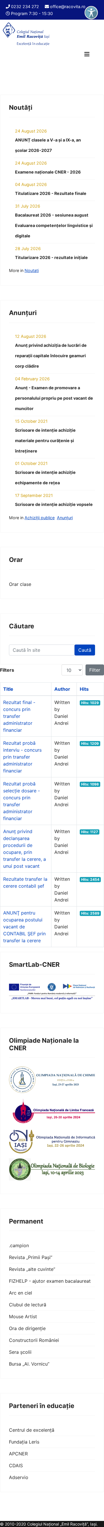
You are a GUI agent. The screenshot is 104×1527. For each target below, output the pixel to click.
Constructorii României (34, 1340)
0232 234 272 (25, 6)
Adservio (18, 1477)
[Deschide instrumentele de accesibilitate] (91, 13)
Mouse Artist (23, 1316)
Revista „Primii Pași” (30, 1257)
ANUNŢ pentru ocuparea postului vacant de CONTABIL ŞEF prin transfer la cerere (24, 926)
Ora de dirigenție (27, 1328)
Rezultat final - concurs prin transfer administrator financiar (19, 716)
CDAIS (16, 1465)
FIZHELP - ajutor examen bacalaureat (50, 1281)
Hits (84, 689)
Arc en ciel (20, 1293)
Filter (94, 670)
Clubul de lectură (27, 1305)
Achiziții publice (40, 517)
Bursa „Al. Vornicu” (29, 1364)
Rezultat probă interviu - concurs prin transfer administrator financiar (22, 757)
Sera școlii (20, 1352)
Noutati (32, 270)
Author (62, 689)
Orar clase (20, 584)
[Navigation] (87, 54)
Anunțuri (65, 517)
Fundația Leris (24, 1442)
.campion (19, 1245)
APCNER (18, 1454)
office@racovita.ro (68, 6)
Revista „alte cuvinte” (32, 1269)
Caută (84, 650)
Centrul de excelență (31, 1430)
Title (8, 689)
